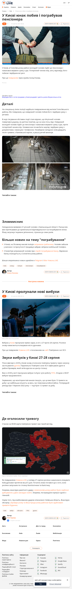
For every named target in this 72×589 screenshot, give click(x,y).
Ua (64, 3)
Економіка (27, 7)
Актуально (23, 526)
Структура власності (27, 568)
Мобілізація (57, 533)
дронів (17, 365)
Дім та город (40, 526)
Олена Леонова (12, 273)
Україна (6, 7)
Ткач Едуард (11, 518)
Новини (13, 7)
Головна (4, 11)
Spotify (60, 564)
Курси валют (24, 574)
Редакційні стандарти (6, 570)
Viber (42, 564)
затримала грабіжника (43, 244)
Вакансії (22, 560)
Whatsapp (43, 574)
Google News (62, 561)
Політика (56, 541)
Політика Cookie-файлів (8, 575)
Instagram (43, 567)
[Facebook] (8, 520)
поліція (20, 266)
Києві (12, 343)
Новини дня (23, 541)
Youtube (43, 558)
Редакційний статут (9, 567)
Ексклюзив (6, 533)
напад (12, 266)
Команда (23, 571)
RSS (59, 570)
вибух (11, 510)
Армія (20, 7)
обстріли (20, 510)
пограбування (41, 266)
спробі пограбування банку (46, 251)
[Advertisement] (34, 88)
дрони (35, 510)
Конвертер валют (26, 576)
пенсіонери (29, 266)
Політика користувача (6, 559)
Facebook (43, 570)
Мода (4, 541)
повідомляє (13, 78)
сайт (46, 350)
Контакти (23, 563)
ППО (53, 373)
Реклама (23, 566)
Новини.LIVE (24, 350)
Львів (38, 533)
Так (40, 584)
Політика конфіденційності (8, 563)
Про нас (22, 558)
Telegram (43, 561)
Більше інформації (55, 584)
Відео (49, 7)
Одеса (38, 541)
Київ (11, 11)
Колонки (41, 7)
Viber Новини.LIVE (50, 260)
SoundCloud (62, 567)
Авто (4, 526)
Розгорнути (36, 548)
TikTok (60, 558)
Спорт (34, 7)
